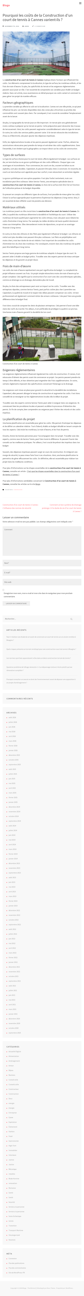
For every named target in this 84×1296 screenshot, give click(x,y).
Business (12, 1075)
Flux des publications (16, 1263)
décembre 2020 (14, 1019)
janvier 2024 (13, 859)
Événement (13, 1127)
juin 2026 (12, 727)
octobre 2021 (13, 976)
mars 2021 (12, 1009)
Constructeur (14, 1089)
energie (11, 1103)
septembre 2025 (15, 764)
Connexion (13, 1258)
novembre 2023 (14, 868)
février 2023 (13, 901)
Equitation (13, 1122)
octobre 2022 (13, 920)
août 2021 (12, 986)
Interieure (12, 1155)
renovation (13, 1183)
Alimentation (14, 1056)
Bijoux (11, 1070)
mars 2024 (12, 849)
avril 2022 (12, 948)
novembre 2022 (14, 915)
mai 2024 (12, 840)
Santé (11, 1193)
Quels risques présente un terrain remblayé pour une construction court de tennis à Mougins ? (41, 649)
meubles (12, 1174)
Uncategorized (14, 1235)
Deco (10, 1098)
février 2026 (13, 746)
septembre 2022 (15, 924)
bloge (38, 484)
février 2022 (13, 957)
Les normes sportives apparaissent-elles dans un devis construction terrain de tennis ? (38, 658)
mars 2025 (12, 793)
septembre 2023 (15, 873)
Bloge (6, 5)
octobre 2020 (13, 1028)
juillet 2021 (13, 990)
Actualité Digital (15, 1051)
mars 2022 (12, 953)
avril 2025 (12, 788)
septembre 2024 (15, 821)
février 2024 (13, 854)
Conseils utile (14, 1084)
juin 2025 (12, 778)
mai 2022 (12, 943)
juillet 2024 (13, 830)
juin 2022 (12, 939)
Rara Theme (51, 1288)
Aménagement (14, 1061)
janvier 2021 (13, 1014)
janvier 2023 (13, 906)
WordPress (69, 1288)
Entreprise (13, 1113)
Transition (13, 1226)
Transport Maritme (16, 1230)
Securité (12, 1202)
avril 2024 (12, 844)
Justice (11, 1160)
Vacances (12, 1240)
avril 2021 (12, 1004)
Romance (12, 1188)
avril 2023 (12, 891)
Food (10, 1136)
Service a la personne (16, 1207)
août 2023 (12, 877)
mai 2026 (12, 731)
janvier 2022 (13, 962)
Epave (11, 1117)
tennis (11, 1221)
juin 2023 (12, 882)
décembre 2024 (14, 807)
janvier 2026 (13, 750)
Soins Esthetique (15, 1216)
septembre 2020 (15, 1033)
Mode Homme (14, 1178)
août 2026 (12, 717)
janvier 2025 (13, 802)
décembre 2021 (14, 967)
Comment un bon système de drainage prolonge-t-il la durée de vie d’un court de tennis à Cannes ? (61, 508)
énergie (11, 1108)
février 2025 (13, 797)
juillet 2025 (13, 774)
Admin (27, 26)
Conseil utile (13, 1080)
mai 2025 (12, 783)
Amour (11, 1065)
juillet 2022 (13, 934)
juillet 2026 (13, 722)
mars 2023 (12, 896)
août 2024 (12, 826)
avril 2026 (12, 736)
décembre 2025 (14, 755)
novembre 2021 (14, 971)
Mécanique (13, 1169)
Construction (18, 489)
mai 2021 (12, 1000)
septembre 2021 (15, 981)
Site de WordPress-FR (17, 1272)
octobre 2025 (13, 760)
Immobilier (13, 1150)
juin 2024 (12, 835)
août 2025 (12, 769)
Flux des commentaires (17, 1268)
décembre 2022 (14, 910)
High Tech (12, 1146)
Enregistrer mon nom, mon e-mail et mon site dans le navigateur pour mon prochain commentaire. (38, 595)
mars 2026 (12, 741)
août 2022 (12, 929)
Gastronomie (14, 1141)
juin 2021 (12, 995)
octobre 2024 (13, 816)
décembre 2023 (14, 863)
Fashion (11, 1131)
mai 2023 (12, 887)
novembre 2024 (14, 811)
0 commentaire (40, 26)
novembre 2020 (14, 1023)
